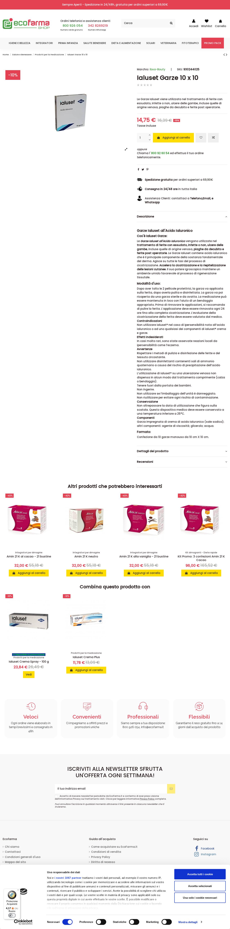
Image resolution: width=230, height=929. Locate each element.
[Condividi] (138, 169)
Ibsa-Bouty (157, 69)
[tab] (182, 216)
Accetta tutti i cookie (200, 874)
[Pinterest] (147, 169)
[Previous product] (224, 54)
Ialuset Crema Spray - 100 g (29, 662)
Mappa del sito (15, 862)
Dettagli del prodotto (153, 451)
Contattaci (13, 852)
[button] (19, 43)
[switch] (101, 922)
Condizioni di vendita (106, 852)
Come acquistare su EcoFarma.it (114, 847)
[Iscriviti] (171, 789)
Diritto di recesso (103, 862)
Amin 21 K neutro (86, 556)
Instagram (208, 854)
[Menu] (18, 891)
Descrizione (145, 217)
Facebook (207, 848)
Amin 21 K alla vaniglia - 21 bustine (143, 556)
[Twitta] (143, 169)
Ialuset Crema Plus (86, 657)
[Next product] (226, 54)
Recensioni (145, 462)
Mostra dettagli (188, 921)
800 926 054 (73, 25)
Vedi (29, 674)
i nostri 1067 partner (68, 877)
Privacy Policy (147, 798)
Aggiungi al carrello (176, 137)
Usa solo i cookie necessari (200, 897)
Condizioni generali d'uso (22, 857)
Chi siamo (12, 847)
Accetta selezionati (200, 885)
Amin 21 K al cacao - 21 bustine (29, 556)
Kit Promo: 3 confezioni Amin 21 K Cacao (201, 558)
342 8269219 (98, 25)
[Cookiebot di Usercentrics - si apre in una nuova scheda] (23, 922)
